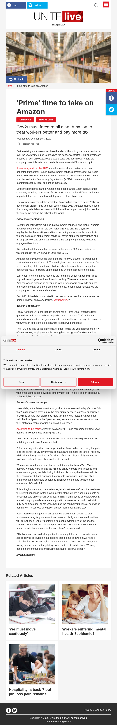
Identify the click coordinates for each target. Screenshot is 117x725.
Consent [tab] (20, 349)
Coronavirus (25, 120)
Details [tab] (58, 349)
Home (9, 86)
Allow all (95, 382)
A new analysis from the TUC (32, 168)
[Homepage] (58, 16)
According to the (28, 429)
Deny (21, 382)
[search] (96, 5)
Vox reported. (60, 300)
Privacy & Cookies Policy (97, 710)
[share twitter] (111, 109)
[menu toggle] (106, 4)
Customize (56, 382)
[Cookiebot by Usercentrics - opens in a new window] (100, 340)
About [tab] (96, 349)
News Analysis (46, 120)
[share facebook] (111, 98)
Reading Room (62, 721)
